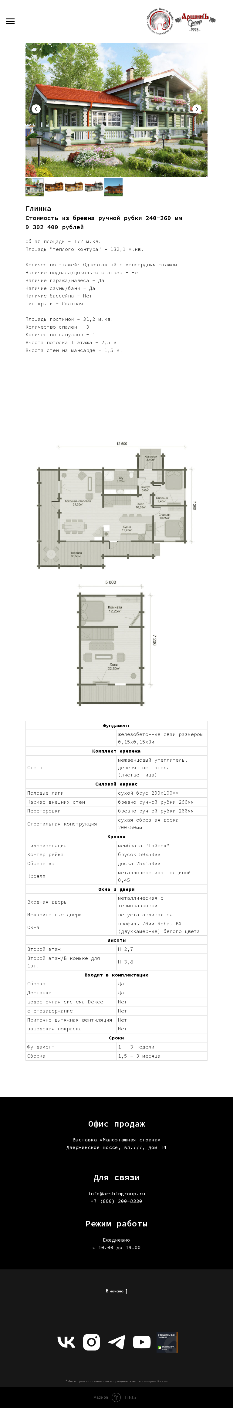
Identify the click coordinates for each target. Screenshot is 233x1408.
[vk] (66, 1342)
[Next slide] (196, 108)
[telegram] (116, 1342)
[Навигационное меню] (10, 21)
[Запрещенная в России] (91, 1342)
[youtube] (141, 1342)
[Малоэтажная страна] (167, 1342)
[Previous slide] (36, 108)
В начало (114, 1290)
